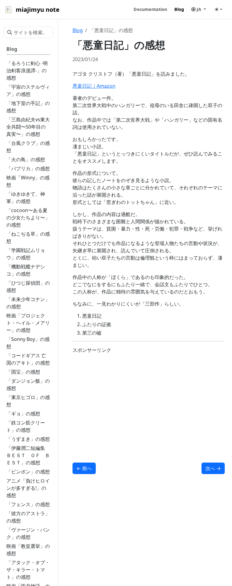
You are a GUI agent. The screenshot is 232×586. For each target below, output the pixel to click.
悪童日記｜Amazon (93, 86)
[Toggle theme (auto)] (218, 9)
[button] (198, 9)
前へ (84, 468)
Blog (77, 30)
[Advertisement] (148, 400)
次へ (213, 468)
